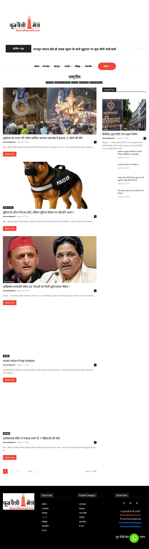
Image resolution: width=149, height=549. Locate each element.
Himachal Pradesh (62, 82)
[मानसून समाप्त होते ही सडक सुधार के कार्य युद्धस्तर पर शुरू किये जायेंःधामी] (108, 180)
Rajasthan (84, 82)
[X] (137, 503)
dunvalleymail (9, 142)
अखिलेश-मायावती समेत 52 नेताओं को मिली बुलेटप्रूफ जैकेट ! (36, 286)
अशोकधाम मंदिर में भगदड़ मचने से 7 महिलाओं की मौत (31, 438)
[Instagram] (130, 503)
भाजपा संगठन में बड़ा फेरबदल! (19, 361)
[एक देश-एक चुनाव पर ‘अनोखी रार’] (108, 167)
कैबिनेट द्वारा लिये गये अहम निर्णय (119, 134)
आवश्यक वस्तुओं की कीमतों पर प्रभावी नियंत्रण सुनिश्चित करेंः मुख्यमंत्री (74, 49)
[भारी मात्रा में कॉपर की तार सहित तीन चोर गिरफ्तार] (108, 194)
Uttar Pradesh (96, 82)
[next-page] (36, 471)
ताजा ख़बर (6, 133)
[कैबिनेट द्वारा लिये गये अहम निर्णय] (124, 115)
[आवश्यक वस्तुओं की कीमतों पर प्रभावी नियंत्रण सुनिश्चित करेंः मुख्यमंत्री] (108, 154)
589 (30, 471)
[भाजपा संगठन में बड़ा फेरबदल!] (49, 333)
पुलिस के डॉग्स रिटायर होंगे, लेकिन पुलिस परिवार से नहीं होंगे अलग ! (38, 212)
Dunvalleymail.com (130, 515)
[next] (141, 49)
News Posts (8, 207)
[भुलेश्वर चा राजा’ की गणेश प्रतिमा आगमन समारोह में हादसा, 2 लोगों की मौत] (49, 111)
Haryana (49, 82)
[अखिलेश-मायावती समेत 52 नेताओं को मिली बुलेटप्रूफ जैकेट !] (49, 259)
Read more (9, 154)
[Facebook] (123, 503)
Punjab (75, 82)
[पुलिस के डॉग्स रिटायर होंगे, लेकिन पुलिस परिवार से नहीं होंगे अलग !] (49, 185)
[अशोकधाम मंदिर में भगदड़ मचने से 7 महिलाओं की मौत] (49, 411)
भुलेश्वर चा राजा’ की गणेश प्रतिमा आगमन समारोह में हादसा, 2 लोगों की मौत (43, 138)
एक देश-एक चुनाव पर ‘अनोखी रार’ (128, 165)
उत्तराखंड (6, 356)
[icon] (134, 539)
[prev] (137, 49)
